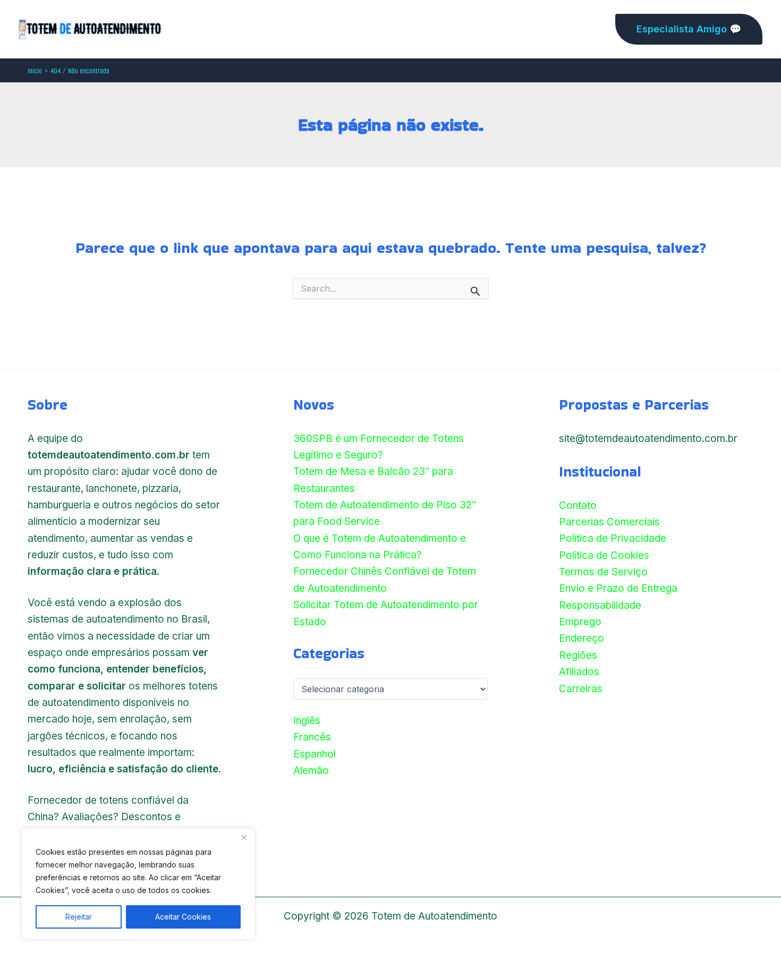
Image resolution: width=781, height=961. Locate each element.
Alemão (311, 770)
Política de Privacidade (612, 538)
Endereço (581, 638)
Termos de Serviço (603, 572)
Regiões (578, 655)
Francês (312, 737)
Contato (578, 505)
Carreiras (580, 689)
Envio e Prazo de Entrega (618, 588)
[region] (138, 884)
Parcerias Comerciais (609, 522)
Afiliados (579, 672)
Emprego (580, 622)
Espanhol (314, 754)
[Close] (243, 837)
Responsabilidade (600, 605)
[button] (688, 29)
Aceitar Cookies (183, 916)
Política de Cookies (604, 555)
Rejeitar (78, 916)
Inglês (306, 721)
